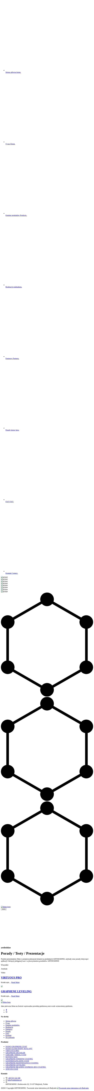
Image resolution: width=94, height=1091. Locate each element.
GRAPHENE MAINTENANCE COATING (22, 1063)
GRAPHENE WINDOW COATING (19, 1059)
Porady (12, 430)
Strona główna (13, 72)
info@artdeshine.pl (15, 1080)
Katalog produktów (16, 215)
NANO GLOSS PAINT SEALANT (19, 1049)
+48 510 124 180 (14, 1078)
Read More (15, 982)
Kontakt (12, 573)
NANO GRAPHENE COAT (16, 1047)
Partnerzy (12, 358)
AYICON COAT (12, 1069)
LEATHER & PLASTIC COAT (17, 1061)
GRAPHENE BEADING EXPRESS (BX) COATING (26, 1067)
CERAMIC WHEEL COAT (16, 1055)
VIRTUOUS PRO (11, 977)
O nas (10, 144)
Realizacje (14, 287)
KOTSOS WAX (12, 1057)
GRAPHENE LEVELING (16, 991)
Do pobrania (10, 1037)
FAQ (10, 502)
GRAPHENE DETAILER (15, 1053)
